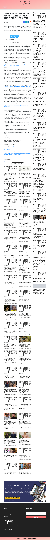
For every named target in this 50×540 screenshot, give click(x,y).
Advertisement (7, 514)
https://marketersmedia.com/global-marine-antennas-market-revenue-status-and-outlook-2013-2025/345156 (17, 148)
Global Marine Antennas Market (12, 45)
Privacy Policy (7, 513)
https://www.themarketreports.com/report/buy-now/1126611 (17, 86)
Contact (6, 516)
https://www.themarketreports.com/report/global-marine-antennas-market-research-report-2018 (17, 64)
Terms (5, 511)
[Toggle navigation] (5, 7)
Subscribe (36, 517)
